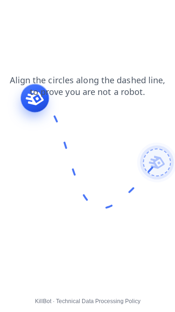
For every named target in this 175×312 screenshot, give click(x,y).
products (156, 13)
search (97, 13)
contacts (42, 13)
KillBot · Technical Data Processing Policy (87, 301)
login (125, 13)
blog (13, 13)
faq (71, 13)
